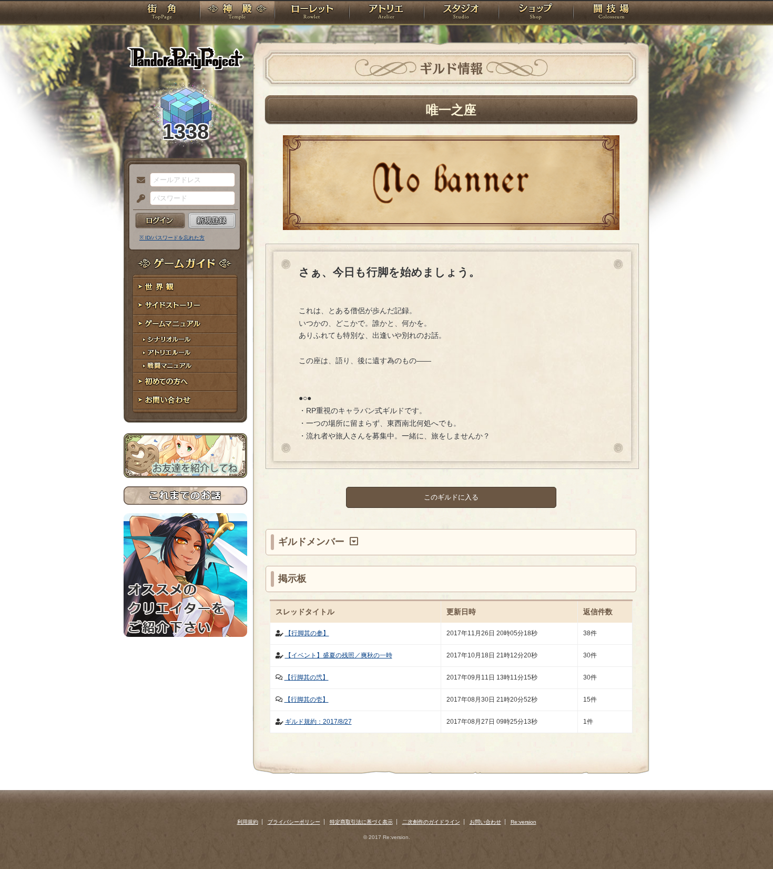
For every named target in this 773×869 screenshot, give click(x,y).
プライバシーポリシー (294, 822)
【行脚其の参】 (307, 633)
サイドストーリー (185, 305)
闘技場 (611, 13)
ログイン (160, 220)
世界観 (185, 287)
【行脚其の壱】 (306, 699)
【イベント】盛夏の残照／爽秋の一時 (338, 655)
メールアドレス (138, 180)
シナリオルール (185, 339)
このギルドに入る (451, 497)
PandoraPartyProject (185, 58)
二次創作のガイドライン (431, 822)
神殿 (237, 13)
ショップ (536, 13)
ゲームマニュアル (185, 324)
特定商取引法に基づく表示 (361, 822)
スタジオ (461, 13)
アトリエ (386, 13)
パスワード (138, 199)
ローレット (311, 13)
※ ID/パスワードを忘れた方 (172, 238)
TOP (162, 13)
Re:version (523, 822)
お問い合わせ (185, 400)
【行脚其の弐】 (306, 677)
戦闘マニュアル (185, 366)
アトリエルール (185, 352)
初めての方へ (185, 382)
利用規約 (247, 822)
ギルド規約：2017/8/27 (318, 721)
